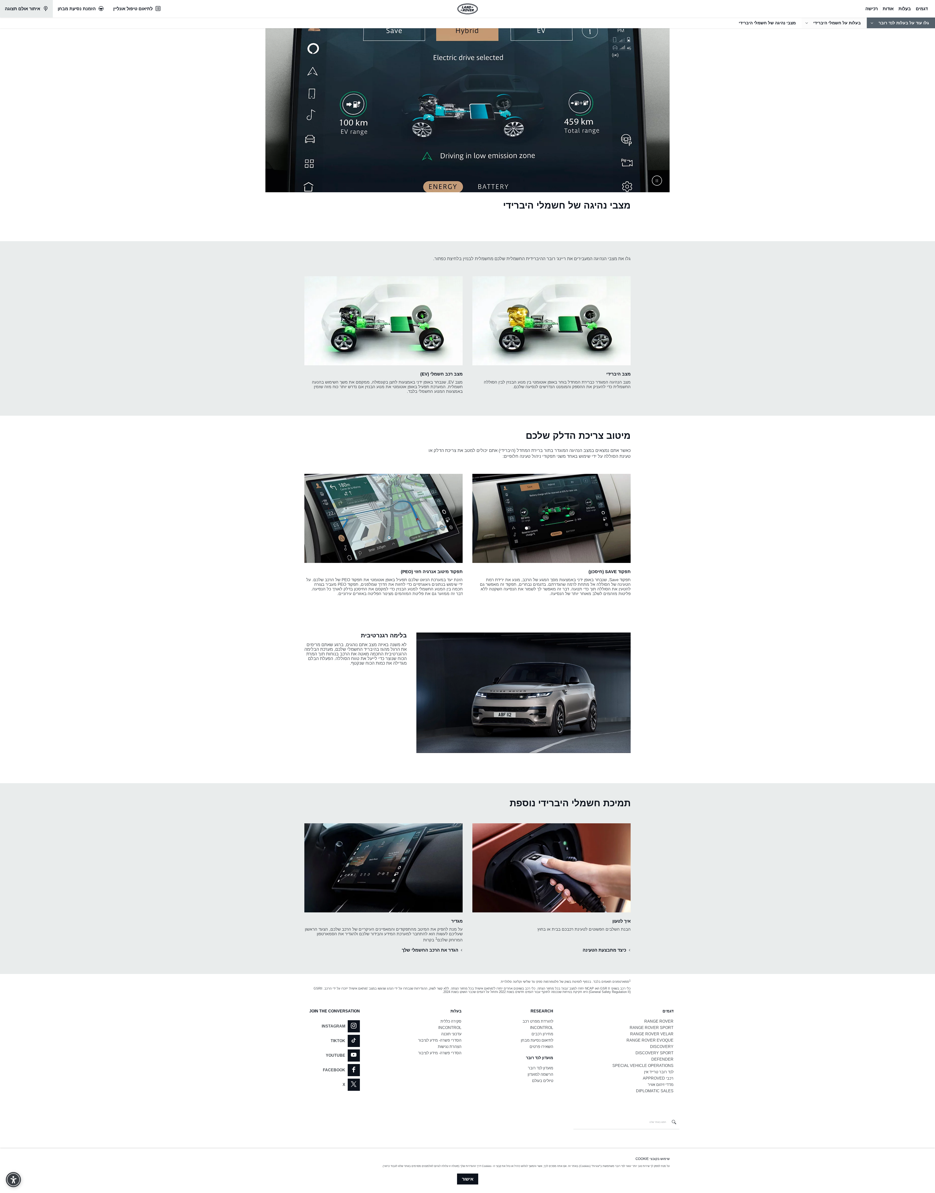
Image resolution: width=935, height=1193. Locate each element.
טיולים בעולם (542, 1081)
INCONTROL (541, 1027)
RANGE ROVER (658, 1021)
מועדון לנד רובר (540, 1068)
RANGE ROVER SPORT (651, 1027)
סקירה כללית (450, 1021)
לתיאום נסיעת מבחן (537, 1040)
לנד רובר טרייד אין (658, 1072)
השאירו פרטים (541, 1046)
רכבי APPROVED (658, 1078)
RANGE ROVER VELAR (651, 1034)
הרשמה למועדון (540, 1074)
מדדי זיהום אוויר (660, 1084)
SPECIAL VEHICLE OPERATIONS (642, 1065)
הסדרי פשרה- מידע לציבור (439, 1040)
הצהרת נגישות (449, 1046)
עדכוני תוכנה (451, 1034)
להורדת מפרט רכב (538, 1021)
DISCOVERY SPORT (654, 1053)
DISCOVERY (661, 1046)
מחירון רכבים (542, 1034)
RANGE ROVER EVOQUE (649, 1040)
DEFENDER (662, 1059)
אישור (467, 1179)
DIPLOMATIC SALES (654, 1091)
